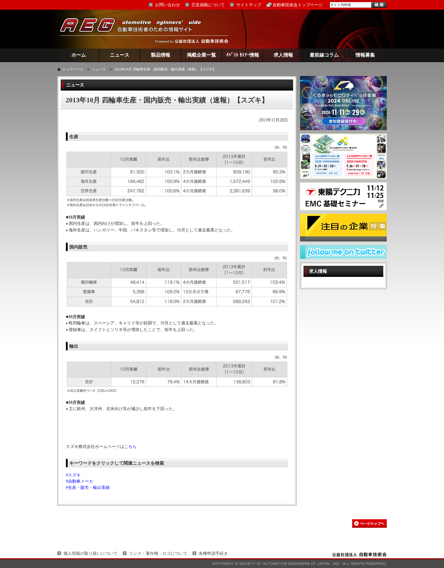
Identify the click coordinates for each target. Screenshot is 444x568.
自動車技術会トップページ (298, 4)
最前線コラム (324, 55)
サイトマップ (248, 4)
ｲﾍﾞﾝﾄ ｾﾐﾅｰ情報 (242, 55)
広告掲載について (208, 4)
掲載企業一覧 (201, 55)
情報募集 (365, 55)
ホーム (78, 55)
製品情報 (160, 55)
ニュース (119, 55)
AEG (135, 29)
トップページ (72, 69)
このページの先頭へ (369, 523)
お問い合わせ (167, 4)
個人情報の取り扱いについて (90, 553)
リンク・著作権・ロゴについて (158, 553)
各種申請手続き (213, 553)
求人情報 (283, 55)
